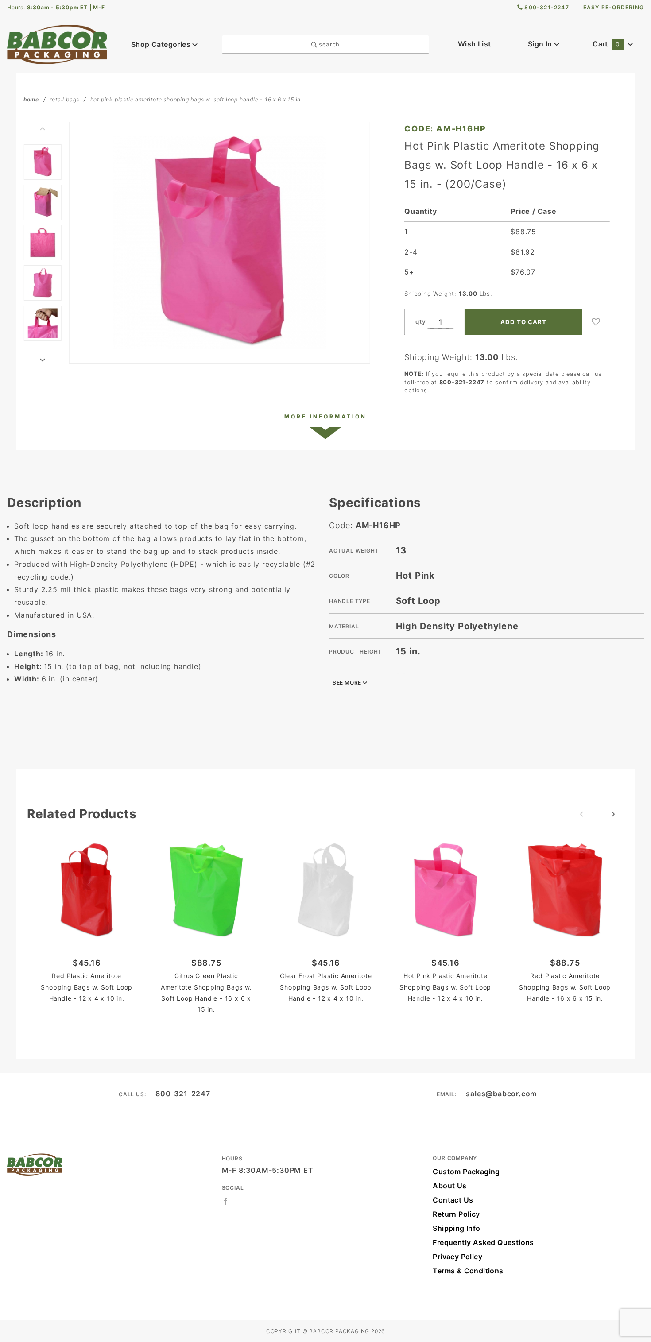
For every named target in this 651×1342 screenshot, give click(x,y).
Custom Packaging (466, 1171)
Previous (42, 129)
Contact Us (453, 1199)
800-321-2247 (182, 1093)
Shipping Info (456, 1228)
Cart (606, 43)
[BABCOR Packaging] (57, 43)
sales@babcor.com (501, 1093)
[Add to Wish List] (596, 322)
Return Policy (456, 1214)
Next (42, 360)
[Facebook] (225, 1201)
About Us (449, 1185)
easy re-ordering (613, 7)
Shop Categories (161, 44)
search (328, 44)
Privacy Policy (457, 1256)
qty (420, 321)
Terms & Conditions (468, 1270)
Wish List (474, 43)
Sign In (541, 43)
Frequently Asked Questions (483, 1242)
